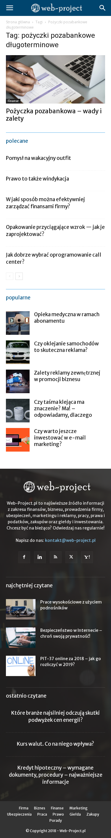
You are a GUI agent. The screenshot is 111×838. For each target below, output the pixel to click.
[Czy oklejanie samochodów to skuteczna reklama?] (18, 352)
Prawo (58, 814)
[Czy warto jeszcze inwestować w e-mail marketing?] (18, 440)
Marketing (78, 808)
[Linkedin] (40, 557)
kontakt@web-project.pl (70, 540)
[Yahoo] (87, 557)
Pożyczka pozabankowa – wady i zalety (54, 114)
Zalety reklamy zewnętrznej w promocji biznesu (67, 376)
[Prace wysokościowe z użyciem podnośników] (21, 609)
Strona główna (18, 21)
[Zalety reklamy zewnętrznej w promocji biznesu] (18, 381)
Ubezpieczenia (19, 814)
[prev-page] (9, 276)
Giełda (75, 814)
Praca (42, 814)
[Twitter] (71, 557)
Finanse (13, 101)
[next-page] (19, 276)
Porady (55, 820)
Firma (23, 808)
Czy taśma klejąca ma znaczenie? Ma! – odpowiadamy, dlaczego (63, 408)
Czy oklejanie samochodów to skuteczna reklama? (66, 346)
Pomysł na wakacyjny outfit (38, 158)
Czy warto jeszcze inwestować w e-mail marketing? (60, 437)
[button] (9, 8)
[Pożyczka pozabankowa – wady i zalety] (55, 79)
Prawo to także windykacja (37, 179)
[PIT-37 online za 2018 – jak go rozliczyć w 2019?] (21, 666)
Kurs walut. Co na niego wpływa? (55, 744)
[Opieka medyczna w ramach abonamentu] (18, 323)
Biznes (39, 808)
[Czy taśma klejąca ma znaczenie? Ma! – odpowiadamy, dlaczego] (18, 410)
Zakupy (92, 814)
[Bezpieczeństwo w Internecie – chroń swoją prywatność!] (21, 637)
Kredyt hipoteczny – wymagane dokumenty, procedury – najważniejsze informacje (55, 775)
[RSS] (56, 557)
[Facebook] (24, 557)
